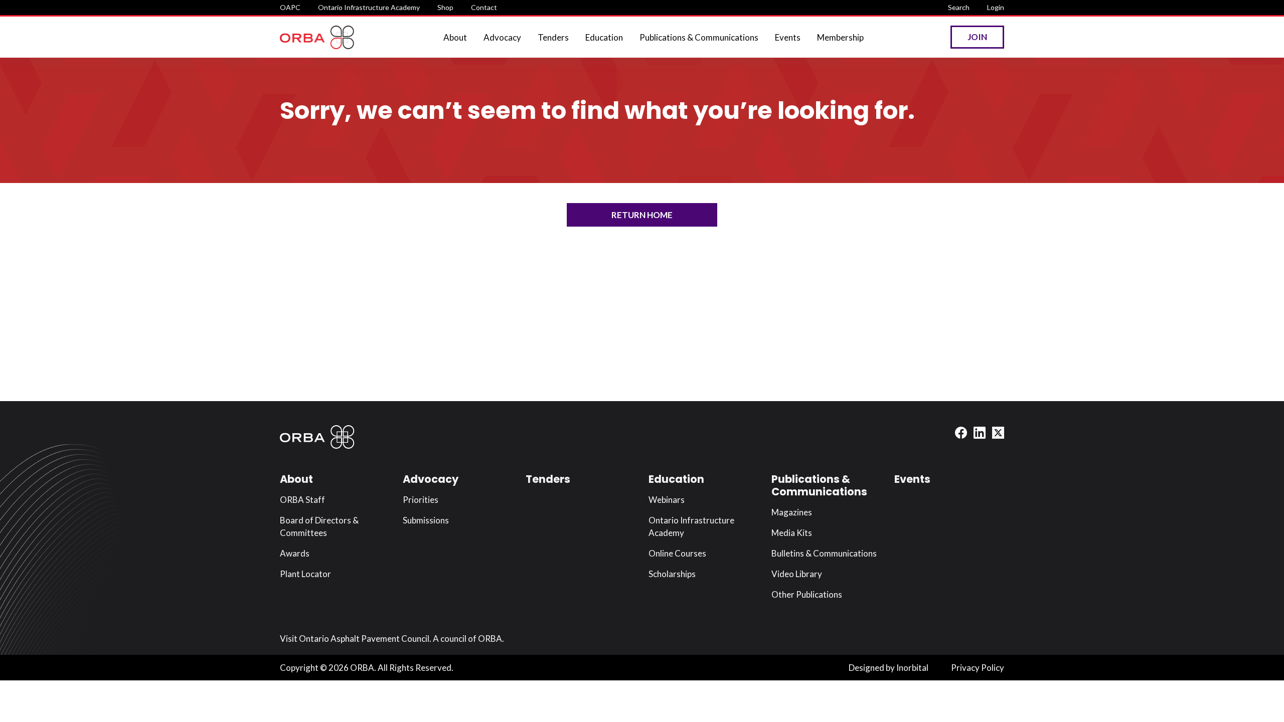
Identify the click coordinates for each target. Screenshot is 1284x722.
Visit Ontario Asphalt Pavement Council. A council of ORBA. (392, 638)
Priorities (420, 499)
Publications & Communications (698, 37)
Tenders (553, 37)
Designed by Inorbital (888, 667)
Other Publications (806, 594)
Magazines (791, 512)
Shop (445, 7)
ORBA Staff (302, 499)
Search (959, 7)
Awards (294, 553)
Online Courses (677, 553)
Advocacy (502, 37)
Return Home (642, 215)
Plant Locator (305, 574)
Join (977, 37)
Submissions (426, 520)
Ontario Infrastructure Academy (369, 7)
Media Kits (791, 532)
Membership (840, 37)
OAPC (290, 7)
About (455, 37)
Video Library (796, 574)
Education (604, 37)
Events (787, 37)
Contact (484, 7)
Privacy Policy (977, 667)
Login (995, 7)
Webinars (667, 499)
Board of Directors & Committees (319, 526)
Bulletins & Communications (824, 553)
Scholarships (672, 574)
